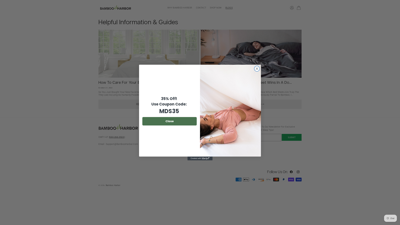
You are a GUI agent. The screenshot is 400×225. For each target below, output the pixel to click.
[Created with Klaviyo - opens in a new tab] (200, 158)
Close (169, 121)
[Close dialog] (257, 68)
